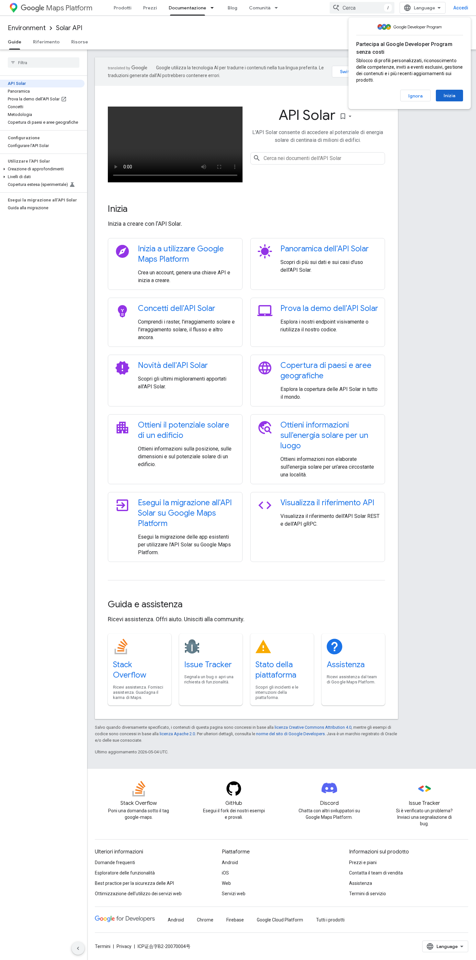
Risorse (79, 42)
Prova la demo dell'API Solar (329, 308)
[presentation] (246, 209)
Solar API (69, 28)
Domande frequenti (115, 862)
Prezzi (150, 8)
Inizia (449, 95)
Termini (102, 946)
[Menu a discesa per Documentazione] (214, 8)
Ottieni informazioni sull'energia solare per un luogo (324, 435)
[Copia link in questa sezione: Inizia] (136, 209)
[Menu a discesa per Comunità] (278, 8)
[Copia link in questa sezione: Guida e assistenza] (191, 605)
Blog (232, 8)
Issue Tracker (208, 664)
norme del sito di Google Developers (290, 733)
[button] (42, 169)
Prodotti (122, 8)
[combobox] (362, 8)
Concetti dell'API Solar (176, 308)
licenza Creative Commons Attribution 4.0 (313, 727)
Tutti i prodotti (330, 919)
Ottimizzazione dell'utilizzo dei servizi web (138, 893)
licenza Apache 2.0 (177, 733)
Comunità (259, 8)
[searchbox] (43, 62)
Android (230, 862)
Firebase (235, 919)
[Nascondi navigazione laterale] (78, 948)
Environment (27, 28)
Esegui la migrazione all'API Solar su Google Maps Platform (185, 513)
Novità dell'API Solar (173, 365)
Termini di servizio (367, 893)
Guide (14, 42)
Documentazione (187, 8)
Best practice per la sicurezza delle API (134, 883)
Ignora (415, 96)
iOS (225, 872)
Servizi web (233, 893)
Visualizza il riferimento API (327, 503)
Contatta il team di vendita (376, 872)
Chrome (205, 919)
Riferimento (46, 42)
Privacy (124, 946)
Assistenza (346, 664)
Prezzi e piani (363, 862)
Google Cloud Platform (280, 919)
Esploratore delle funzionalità (125, 872)
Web (226, 883)
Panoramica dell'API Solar (324, 249)
